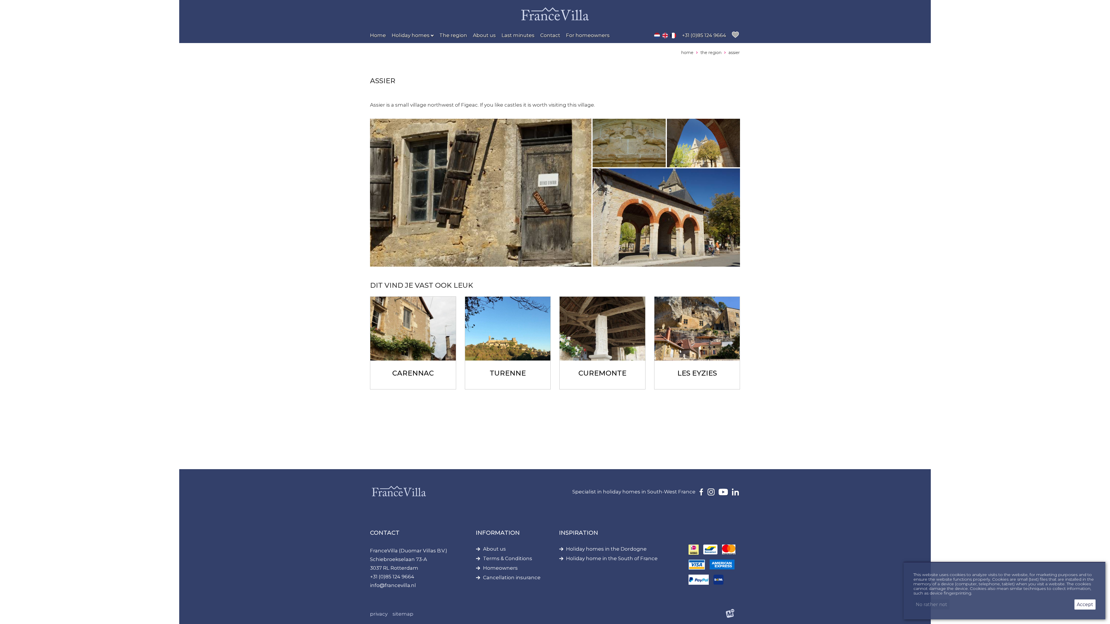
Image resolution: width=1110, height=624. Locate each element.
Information (498, 532)
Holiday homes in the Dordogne (606, 549)
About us (494, 549)
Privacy (379, 614)
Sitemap (403, 614)
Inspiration (578, 532)
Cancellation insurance (512, 577)
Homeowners (500, 568)
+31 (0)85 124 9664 (392, 577)
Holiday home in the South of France (612, 558)
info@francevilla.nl (393, 585)
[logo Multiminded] (730, 614)
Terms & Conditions (507, 558)
